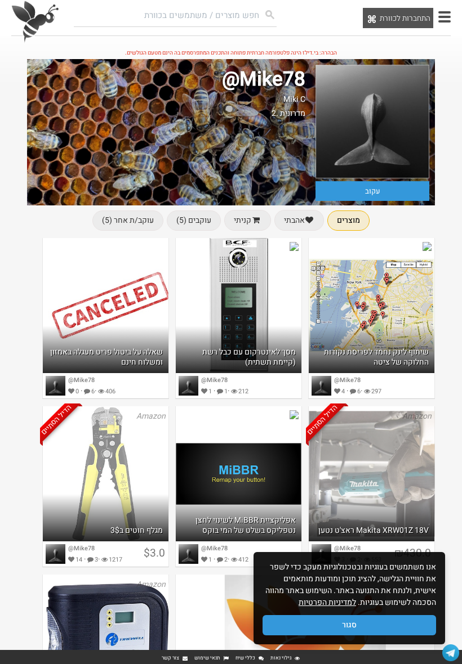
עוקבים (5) (193, 220)
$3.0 (154, 553)
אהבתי (294, 220)
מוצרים (348, 220)
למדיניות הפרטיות (327, 602)
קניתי (242, 220)
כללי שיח (245, 658)
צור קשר (170, 658)
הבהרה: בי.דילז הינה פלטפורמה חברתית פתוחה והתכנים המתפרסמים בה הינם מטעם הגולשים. (231, 53)
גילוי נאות (280, 658)
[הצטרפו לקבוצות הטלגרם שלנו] (450, 652)
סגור (349, 625)
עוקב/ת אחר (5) (128, 220)
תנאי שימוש (207, 658)
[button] (444, 17)
